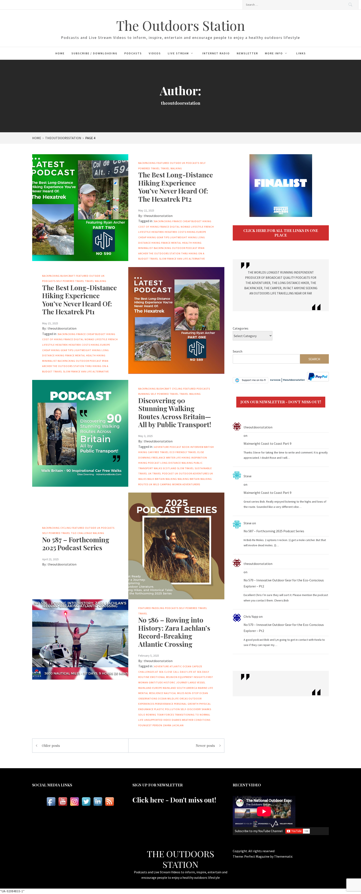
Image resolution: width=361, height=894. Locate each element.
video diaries (172, 719)
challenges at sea (151, 671)
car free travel (158, 452)
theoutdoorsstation (158, 216)
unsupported (153, 719)
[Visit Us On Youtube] (63, 801)
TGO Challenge (81, 533)
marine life (205, 687)
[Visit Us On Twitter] (86, 801)
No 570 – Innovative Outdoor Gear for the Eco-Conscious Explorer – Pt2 (284, 583)
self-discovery (190, 709)
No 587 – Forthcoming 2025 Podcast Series (75, 543)
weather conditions (196, 719)
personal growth (186, 703)
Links (301, 53)
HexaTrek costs (175, 231)
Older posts (51, 745)
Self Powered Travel (70, 281)
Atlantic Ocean (180, 666)
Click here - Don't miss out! (174, 799)
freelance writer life (166, 457)
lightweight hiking (183, 237)
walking (171, 478)
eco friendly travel (183, 452)
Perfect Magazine (257, 856)
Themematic (283, 856)
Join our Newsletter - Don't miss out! (280, 401)
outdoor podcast (185, 248)
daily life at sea (191, 671)
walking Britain (189, 478)
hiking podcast (149, 462)
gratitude (156, 682)
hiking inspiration (194, 457)
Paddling (158, 608)
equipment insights (192, 677)
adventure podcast (168, 446)
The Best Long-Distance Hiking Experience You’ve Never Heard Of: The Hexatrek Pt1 (79, 299)
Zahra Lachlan (173, 725)
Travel (165, 168)
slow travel (185, 468)
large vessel (197, 682)
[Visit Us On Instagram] (74, 801)
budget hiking (201, 221)
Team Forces (165, 714)
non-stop (192, 693)
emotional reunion (164, 677)
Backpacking (147, 162)
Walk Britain (156, 478)
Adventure (161, 666)
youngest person (150, 725)
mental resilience (150, 693)
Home (60, 53)
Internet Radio (216, 53)
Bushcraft (67, 275)
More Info (274, 53)
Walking (176, 168)
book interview (192, 446)
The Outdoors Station (180, 25)
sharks (206, 709)
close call (171, 671)
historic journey (176, 682)
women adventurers (186, 484)
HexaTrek (157, 231)
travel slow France (163, 258)
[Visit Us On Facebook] (51, 801)
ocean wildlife (168, 698)
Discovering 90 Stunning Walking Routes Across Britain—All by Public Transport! (174, 412)
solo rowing (147, 714)
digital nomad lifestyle (186, 226)
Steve (248, 476)
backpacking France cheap (172, 221)
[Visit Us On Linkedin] (98, 801)
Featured (162, 162)
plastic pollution (167, 709)
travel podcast (163, 473)
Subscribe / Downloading (94, 53)
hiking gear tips (158, 237)
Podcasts (133, 53)
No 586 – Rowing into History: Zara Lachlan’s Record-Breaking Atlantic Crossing (174, 631)
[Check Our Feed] (109, 801)
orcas (183, 698)
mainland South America (180, 687)
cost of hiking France (153, 226)
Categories (240, 328)
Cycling (177, 388)
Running (144, 393)
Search (237, 351)
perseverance (164, 703)
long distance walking (176, 462)
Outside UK (177, 162)
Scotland (170, 468)
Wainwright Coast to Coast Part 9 (267, 443)
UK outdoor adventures (192, 473)
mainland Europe (150, 687)
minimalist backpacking (154, 248)
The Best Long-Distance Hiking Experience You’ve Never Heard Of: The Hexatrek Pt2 (175, 186)
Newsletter (247, 53)
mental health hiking (186, 242)
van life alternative (191, 258)
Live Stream (178, 53)
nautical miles (174, 693)
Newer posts (205, 745)
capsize (197, 666)
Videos (155, 53)
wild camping (162, 484)
